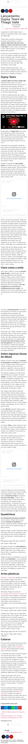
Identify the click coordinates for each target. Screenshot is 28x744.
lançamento (16, 28)
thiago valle (23, 28)
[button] (2, 707)
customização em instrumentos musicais (13, 593)
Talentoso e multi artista (8, 577)
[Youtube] (10, 11)
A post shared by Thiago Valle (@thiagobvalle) (14, 215)
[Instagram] (3, 11)
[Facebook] (7, 11)
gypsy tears (8, 28)
